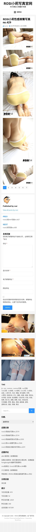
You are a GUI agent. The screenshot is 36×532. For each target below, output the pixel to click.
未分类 (3, 483)
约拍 (30, 397)
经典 (2, 400)
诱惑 (17, 402)
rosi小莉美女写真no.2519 (10, 432)
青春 (13, 404)
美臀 (15, 400)
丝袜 (2, 393)
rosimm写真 (17, 388)
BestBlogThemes (19, 518)
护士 (14, 395)
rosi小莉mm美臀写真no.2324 (11, 443)
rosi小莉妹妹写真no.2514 (10, 435)
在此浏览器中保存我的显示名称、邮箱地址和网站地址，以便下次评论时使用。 (17, 300)
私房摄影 (15, 397)
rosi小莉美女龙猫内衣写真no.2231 (13, 447)
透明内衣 (4, 404)
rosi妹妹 (10, 391)
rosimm (9, 388)
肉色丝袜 (25, 400)
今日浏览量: (5, 492)
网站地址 (6, 288)
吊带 (27, 393)
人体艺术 (8, 393)
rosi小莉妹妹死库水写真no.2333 (12, 439)
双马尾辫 (22, 393)
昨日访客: (4, 504)
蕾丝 (13, 402)
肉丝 (19, 400)
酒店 (9, 404)
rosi (5, 388)
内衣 (13, 393)
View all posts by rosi (10, 210)
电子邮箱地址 (8, 279)
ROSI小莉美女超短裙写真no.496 (20, 474)
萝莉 (9, 402)
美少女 (7, 400)
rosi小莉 (23, 391)
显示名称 (6, 271)
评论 (5, 244)
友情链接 (14, 456)
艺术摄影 (4, 402)
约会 (26, 397)
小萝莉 (3, 395)
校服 (26, 395)
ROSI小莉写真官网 (18, 4)
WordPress (18, 520)
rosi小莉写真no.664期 (18, 466)
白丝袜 (9, 397)
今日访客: (4, 496)
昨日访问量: (5, 500)
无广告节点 (30, 516)
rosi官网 (16, 391)
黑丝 (17, 404)
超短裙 (22, 402)
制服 (17, 393)
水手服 (3, 397)
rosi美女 (29, 391)
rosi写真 (25, 388)
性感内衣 (9, 395)
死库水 (31, 395)
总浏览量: (4, 508)
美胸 (12, 400)
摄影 (18, 395)
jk (2, 388)
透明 (26, 402)
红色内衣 (21, 397)
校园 (22, 395)
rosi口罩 (4, 391)
